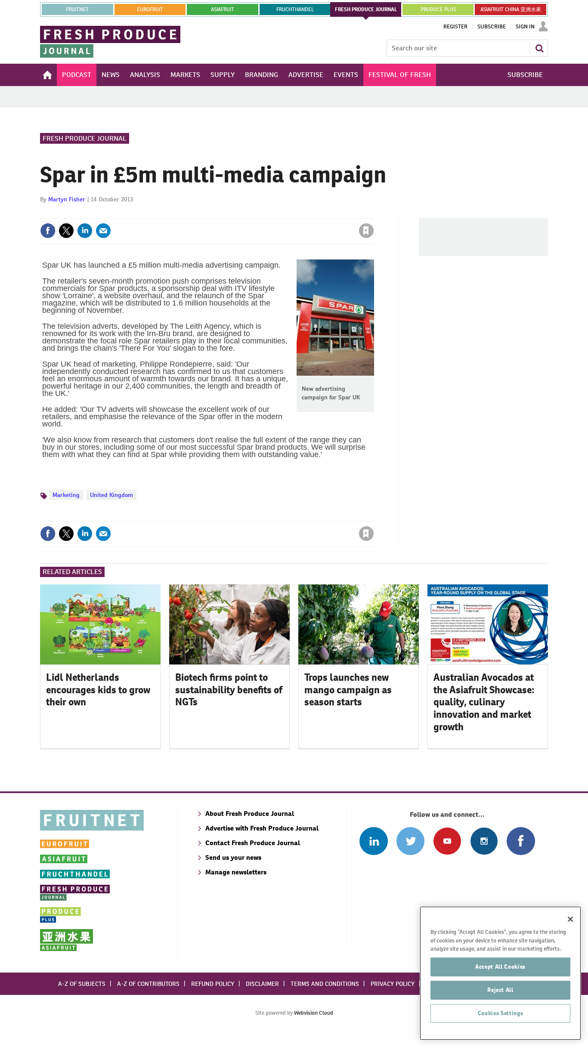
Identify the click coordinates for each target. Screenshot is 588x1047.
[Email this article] (103, 230)
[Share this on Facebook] (48, 230)
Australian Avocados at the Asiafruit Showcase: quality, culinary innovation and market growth (484, 702)
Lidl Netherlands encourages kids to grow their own (98, 690)
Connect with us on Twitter (410, 841)
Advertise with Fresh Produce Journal (262, 828)
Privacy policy (393, 984)
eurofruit (150, 9)
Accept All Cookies (500, 966)
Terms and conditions (325, 984)
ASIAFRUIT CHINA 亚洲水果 (510, 9)
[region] (500, 973)
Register (455, 27)
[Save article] (366, 230)
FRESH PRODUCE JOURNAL (366, 9)
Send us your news (233, 857)
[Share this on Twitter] (66, 230)
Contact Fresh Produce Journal (252, 842)
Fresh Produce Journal (85, 138)
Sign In (525, 27)
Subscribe (491, 27)
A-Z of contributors (148, 984)
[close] (373, 213)
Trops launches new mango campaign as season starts (348, 690)
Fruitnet (77, 9)
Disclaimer (262, 984)
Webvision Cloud (313, 1012)
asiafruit (222, 9)
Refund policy (212, 984)
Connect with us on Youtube (447, 841)
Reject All (500, 990)
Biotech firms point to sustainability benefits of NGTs (228, 690)
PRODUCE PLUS (438, 9)
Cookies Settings (500, 1013)
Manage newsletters (235, 872)
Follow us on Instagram (484, 841)
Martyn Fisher (66, 199)
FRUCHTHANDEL (295, 9)
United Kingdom (111, 495)
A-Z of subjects (81, 984)
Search (539, 48)
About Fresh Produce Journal (249, 813)
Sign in (263, 213)
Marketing (66, 495)
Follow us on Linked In (373, 841)
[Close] (570, 919)
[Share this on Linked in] (85, 230)
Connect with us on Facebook (521, 841)
